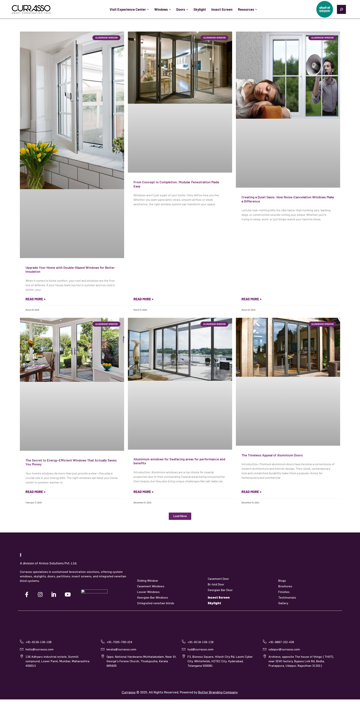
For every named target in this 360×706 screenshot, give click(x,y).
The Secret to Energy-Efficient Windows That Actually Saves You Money (71, 462)
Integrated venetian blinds (155, 603)
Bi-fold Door (216, 584)
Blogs (282, 580)
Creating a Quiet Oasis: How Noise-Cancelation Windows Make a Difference (288, 199)
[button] (180, 516)
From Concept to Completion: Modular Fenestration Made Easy (176, 184)
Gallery (283, 603)
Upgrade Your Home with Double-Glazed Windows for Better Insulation (70, 269)
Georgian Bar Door (220, 590)
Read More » (35, 299)
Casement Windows (150, 586)
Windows (161, 9)
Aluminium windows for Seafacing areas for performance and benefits (179, 461)
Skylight (200, 9)
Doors (180, 9)
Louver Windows (148, 591)
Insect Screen (221, 9)
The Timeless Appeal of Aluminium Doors (272, 455)
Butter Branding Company (217, 692)
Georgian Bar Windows (152, 597)
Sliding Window (147, 580)
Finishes (284, 591)
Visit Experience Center (128, 9)
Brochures (285, 586)
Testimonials (287, 597)
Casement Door (218, 578)
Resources (246, 9)
